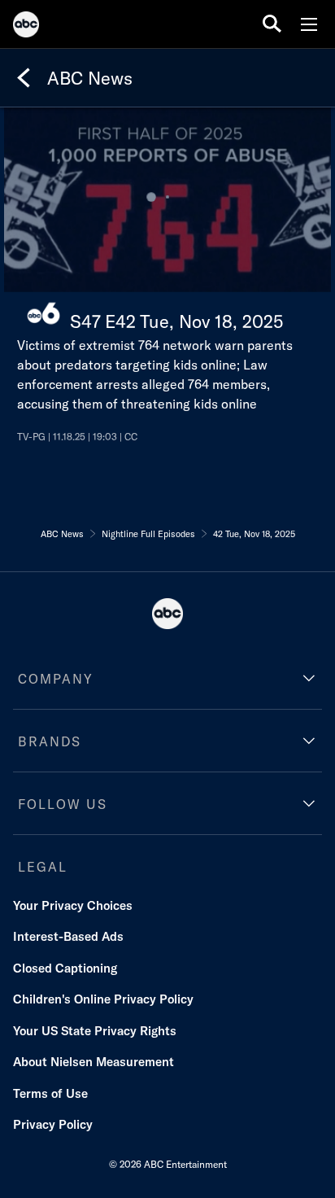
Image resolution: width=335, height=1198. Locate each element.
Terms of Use (50, 1093)
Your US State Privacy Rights (94, 1030)
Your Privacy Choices (73, 905)
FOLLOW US (62, 804)
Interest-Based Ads (68, 936)
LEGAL (42, 866)
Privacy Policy (53, 1124)
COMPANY (56, 678)
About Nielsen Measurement (93, 1061)
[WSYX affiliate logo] (43, 314)
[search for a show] (272, 24)
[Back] (23, 78)
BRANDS (49, 741)
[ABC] (26, 26)
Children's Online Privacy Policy (103, 999)
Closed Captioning (65, 968)
